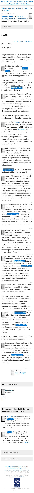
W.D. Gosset (10, 419)
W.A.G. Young (11, 417)
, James (7, 16)
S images (29, 1)
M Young (17, 122)
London (27, 443)
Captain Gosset (16, 87)
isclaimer (17, 4)
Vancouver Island (26, 41)
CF (2, 399)
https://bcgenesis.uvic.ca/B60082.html (17, 476)
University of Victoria (21, 468)
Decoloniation (15, 1)
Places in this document (11, 459)
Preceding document (11, 8)
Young (15, 432)
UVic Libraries (11, 468)
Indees (6, 4)
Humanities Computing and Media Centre (16, 466)
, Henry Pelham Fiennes (21, 470)
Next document (23, 8)
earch (28, 4)
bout (8, 1)
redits (23, 4)
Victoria (15, 41)
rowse (22, 1)
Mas (11, 4)
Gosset (9, 432)
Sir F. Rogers (9, 390)
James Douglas (20, 373)
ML (2, 8)
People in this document (11, 452)
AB (2, 397)
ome (3, 1)
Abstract (7, 27)
